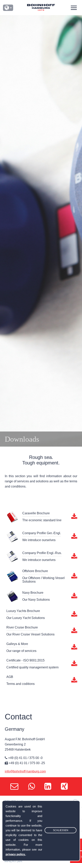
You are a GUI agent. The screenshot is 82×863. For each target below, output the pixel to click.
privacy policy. (15, 854)
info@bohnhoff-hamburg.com (25, 771)
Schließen (60, 830)
